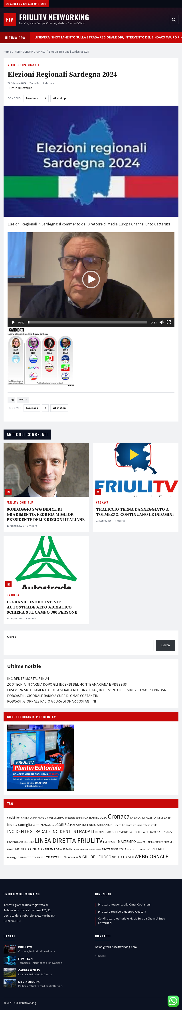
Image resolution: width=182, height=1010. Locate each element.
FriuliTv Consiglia (20, 502)
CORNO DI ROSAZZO (95, 818)
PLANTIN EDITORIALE (51, 849)
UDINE (62, 857)
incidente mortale (147, 825)
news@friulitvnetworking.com (116, 947)
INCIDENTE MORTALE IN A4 (28, 678)
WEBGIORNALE (151, 857)
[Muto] (161, 322)
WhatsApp (59, 98)
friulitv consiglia (19, 824)
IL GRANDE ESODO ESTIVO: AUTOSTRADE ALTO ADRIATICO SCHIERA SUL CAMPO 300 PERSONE (42, 607)
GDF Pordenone (48, 825)
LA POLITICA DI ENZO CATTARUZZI (151, 832)
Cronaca (102, 502)
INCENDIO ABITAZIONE (98, 825)
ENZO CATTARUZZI (141, 818)
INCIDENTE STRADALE (29, 831)
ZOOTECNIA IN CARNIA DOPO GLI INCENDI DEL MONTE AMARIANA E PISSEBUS (67, 684)
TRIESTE (51, 857)
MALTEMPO (127, 841)
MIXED (10, 849)
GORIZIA (62, 824)
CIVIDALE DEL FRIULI (55, 817)
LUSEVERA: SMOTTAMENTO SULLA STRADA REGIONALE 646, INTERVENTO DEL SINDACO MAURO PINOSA (93, 37)
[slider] (87, 322)
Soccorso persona (138, 849)
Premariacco (95, 849)
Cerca (11, 636)
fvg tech (36, 825)
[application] (91, 279)
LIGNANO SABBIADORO (20, 842)
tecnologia (12, 857)
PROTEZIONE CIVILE (114, 849)
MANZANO (141, 842)
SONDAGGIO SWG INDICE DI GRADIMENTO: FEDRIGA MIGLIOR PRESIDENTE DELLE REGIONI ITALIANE (46, 514)
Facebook (32, 98)
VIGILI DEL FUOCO (95, 857)
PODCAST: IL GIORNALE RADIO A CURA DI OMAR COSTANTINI (53, 695)
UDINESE (73, 857)
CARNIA (25, 817)
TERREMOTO (25, 857)
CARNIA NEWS (37, 818)
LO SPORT (110, 841)
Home (7, 52)
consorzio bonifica (74, 817)
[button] (91, 279)
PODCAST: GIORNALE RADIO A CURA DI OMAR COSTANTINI (51, 701)
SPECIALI (156, 849)
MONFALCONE (26, 849)
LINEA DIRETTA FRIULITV (68, 840)
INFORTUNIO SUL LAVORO (111, 832)
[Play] (13, 322)
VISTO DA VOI (123, 857)
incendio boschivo (125, 825)
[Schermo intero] (168, 322)
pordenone (81, 849)
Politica (23, 400)
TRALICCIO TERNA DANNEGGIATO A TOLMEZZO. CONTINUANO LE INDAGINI (135, 511)
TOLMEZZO (39, 857)
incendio (75, 825)
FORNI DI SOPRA (161, 818)
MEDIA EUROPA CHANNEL (30, 52)
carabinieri (13, 817)
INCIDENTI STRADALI (72, 831)
